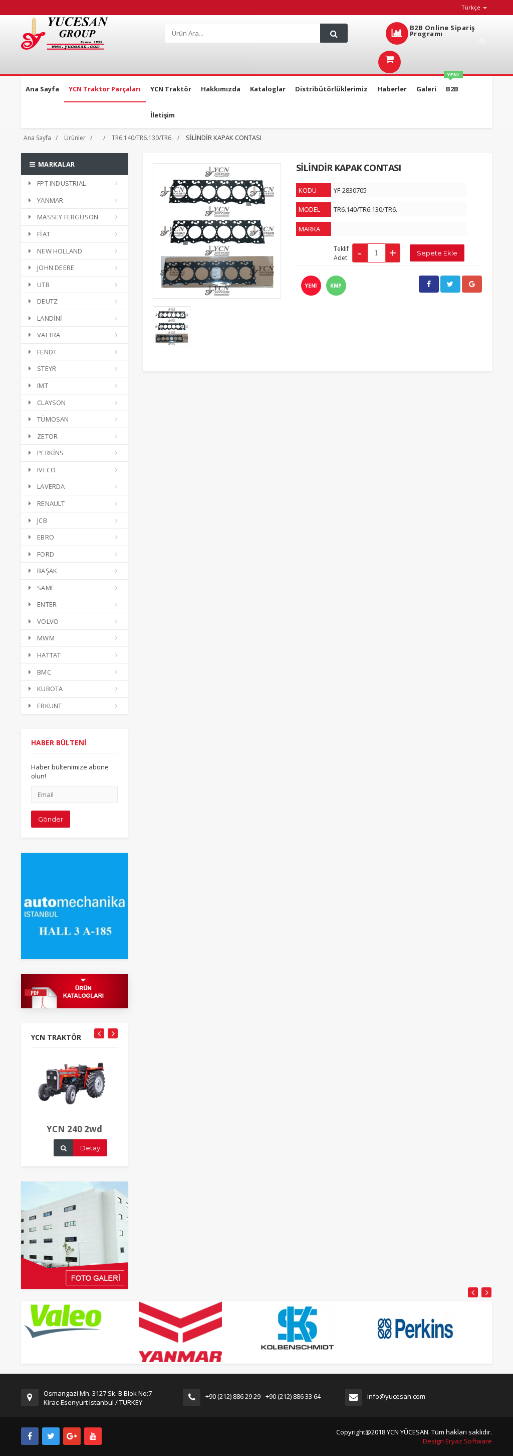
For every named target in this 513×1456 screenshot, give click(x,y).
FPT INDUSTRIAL (61, 183)
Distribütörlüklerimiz (331, 88)
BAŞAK (47, 570)
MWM (46, 637)
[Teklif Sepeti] (389, 59)
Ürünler (75, 138)
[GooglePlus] (72, 1436)
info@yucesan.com (396, 1396)
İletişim (162, 114)
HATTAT (49, 654)
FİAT (43, 233)
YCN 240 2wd (74, 1129)
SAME (46, 587)
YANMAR (50, 200)
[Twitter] (51, 1436)
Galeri (426, 88)
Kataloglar (268, 88)
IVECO (46, 469)
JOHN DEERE (55, 267)
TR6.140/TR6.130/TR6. (142, 138)
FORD (45, 554)
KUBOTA (50, 688)
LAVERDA (51, 486)
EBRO (45, 537)
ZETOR (47, 436)
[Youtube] (93, 1436)
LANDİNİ (49, 318)
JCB (42, 520)
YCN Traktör (170, 88)
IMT (42, 385)
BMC (44, 672)
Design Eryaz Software (457, 1440)
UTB (43, 284)
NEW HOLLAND (59, 250)
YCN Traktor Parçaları (105, 88)
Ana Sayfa (42, 88)
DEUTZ (47, 301)
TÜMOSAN (53, 419)
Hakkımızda (220, 88)
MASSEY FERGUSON (67, 216)
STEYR (46, 368)
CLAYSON (51, 402)
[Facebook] (30, 1436)
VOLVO (48, 621)
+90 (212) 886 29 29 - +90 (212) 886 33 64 (263, 1396)
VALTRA (48, 334)
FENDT (47, 351)
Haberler (392, 88)
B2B (452, 84)
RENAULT (51, 503)
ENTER (47, 604)
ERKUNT (49, 705)
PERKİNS (50, 452)
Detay (90, 1148)
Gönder (50, 819)
